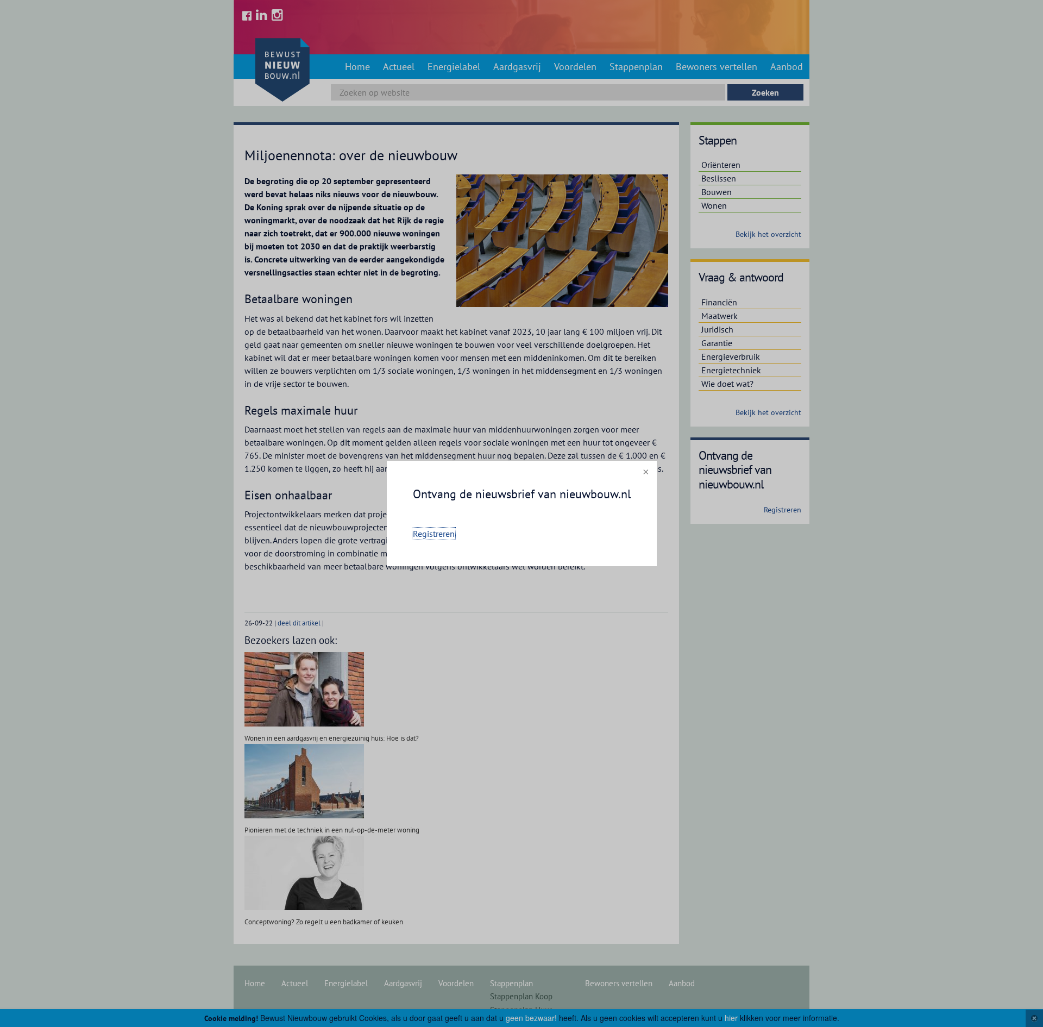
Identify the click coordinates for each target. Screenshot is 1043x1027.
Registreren (434, 533)
